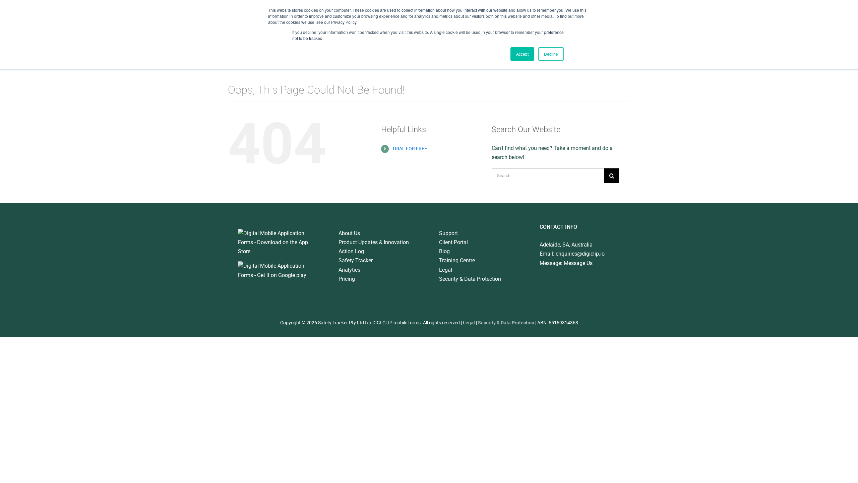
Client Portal (453, 242)
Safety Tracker (356, 260)
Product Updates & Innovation (374, 242)
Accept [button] (522, 54)
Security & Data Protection (470, 279)
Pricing (347, 279)
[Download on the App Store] (278, 233)
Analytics (349, 270)
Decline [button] (551, 54)
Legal (445, 270)
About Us (349, 233)
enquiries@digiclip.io (580, 254)
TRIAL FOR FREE (409, 148)
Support (448, 233)
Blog (444, 251)
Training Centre (457, 260)
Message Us (578, 263)
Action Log (351, 251)
